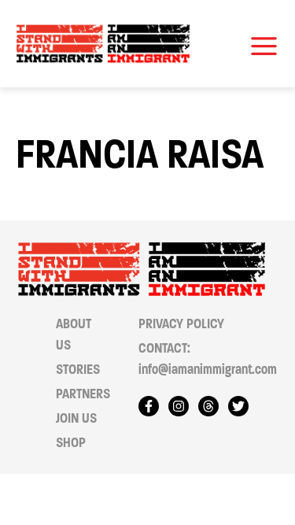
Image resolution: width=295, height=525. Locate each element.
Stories (78, 369)
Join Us (76, 418)
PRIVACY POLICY (181, 324)
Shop (71, 442)
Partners (83, 394)
